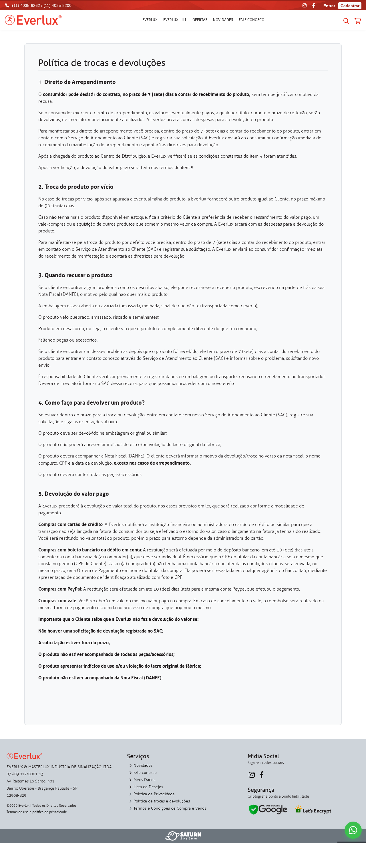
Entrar (329, 5)
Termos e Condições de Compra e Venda (170, 808)
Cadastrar (350, 5)
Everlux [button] (150, 19)
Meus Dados (144, 779)
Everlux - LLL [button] (175, 19)
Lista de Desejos (148, 786)
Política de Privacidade (154, 794)
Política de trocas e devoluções (162, 801)
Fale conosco (251, 19)
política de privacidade (49, 812)
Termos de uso (18, 812)
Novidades (223, 19)
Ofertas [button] (199, 19)
